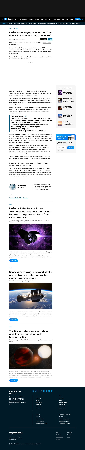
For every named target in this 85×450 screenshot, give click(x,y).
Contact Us (38, 416)
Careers (57, 432)
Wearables (61, 398)
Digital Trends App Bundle (64, 423)
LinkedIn (49, 391)
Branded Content (62, 416)
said (10, 136)
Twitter (38, 391)
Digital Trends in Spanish (64, 421)
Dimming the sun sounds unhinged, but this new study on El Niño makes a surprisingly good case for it (68, 125)
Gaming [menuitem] (37, 19)
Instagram (36, 391)
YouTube (41, 391)
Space (60, 400)
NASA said (17, 113)
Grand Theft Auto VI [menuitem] (11, 23)
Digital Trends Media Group (17, 444)
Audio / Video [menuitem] (52, 19)
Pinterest (46, 391)
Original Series (62, 409)
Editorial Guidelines (40, 421)
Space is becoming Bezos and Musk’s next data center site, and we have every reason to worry (68, 101)
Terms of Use (58, 439)
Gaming (37, 400)
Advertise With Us (39, 419)
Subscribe (70, 147)
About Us (38, 414)
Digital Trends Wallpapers (64, 419)
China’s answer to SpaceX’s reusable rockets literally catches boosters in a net (68, 116)
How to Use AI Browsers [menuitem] (52, 23)
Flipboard (51, 391)
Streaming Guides (63, 402)
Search (82, 19)
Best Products (62, 404)
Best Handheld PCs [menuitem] (42, 23)
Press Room (69, 434)
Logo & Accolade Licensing (41, 423)
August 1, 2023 (40, 131)
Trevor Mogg (12, 39)
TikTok (43, 391)
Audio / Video (39, 402)
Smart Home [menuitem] (65, 19)
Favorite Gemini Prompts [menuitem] (74, 23)
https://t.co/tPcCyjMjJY (19, 129)
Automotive (38, 409)
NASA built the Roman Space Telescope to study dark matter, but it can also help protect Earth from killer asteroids (68, 94)
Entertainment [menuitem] (43, 19)
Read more (13, 260)
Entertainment (39, 407)
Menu (2, 19)
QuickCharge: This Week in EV (15, 197)
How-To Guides (62, 407)
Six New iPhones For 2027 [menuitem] (22, 23)
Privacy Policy (60, 150)
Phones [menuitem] (31, 19)
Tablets (60, 396)
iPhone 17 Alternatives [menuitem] (63, 23)
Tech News (25, 197)
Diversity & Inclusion (59, 437)
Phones (37, 396)
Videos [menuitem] (71, 19)
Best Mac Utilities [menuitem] (32, 23)
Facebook (33, 391)
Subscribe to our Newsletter (64, 414)
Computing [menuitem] (25, 19)
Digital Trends (8, 21)
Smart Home (38, 404)
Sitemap (68, 437)
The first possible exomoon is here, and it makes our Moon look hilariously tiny (68, 108)
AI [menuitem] (20, 19)
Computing (38, 398)
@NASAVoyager (20, 120)
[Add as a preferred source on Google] (43, 39)
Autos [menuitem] (58, 19)
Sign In (77, 19)
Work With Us (58, 434)
